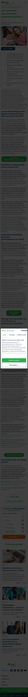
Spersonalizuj (13, 365)
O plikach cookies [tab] (21, 334)
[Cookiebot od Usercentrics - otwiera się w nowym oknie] (20, 331)
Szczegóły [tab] (12, 334)
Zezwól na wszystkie (14, 360)
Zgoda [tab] (4, 334)
